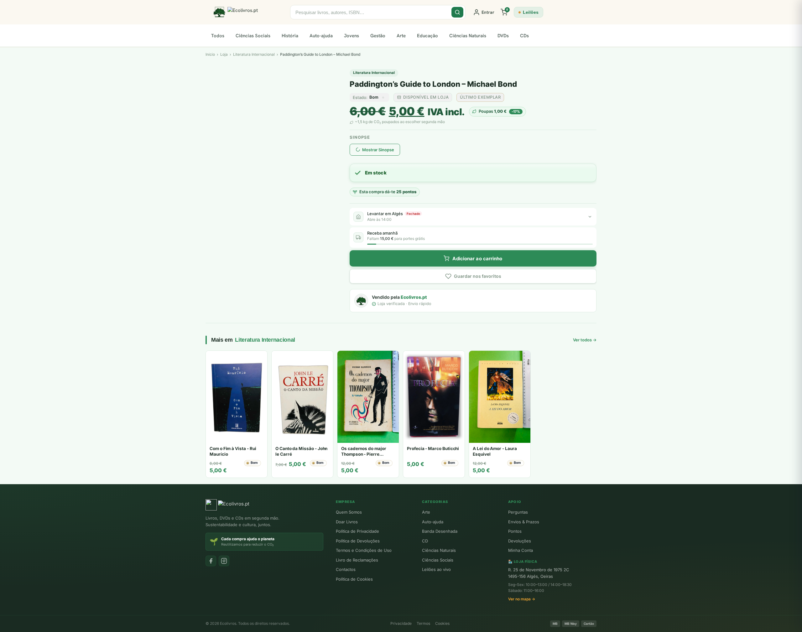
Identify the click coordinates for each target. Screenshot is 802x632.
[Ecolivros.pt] (248, 12)
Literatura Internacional (374, 72)
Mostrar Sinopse (378, 149)
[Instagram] (224, 561)
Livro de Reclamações (357, 559)
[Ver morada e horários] (590, 217)
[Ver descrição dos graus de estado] (383, 97)
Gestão (377, 36)
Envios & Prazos (523, 521)
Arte (401, 36)
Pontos (515, 531)
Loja (224, 54)
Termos (423, 623)
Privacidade (401, 623)
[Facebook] (211, 561)
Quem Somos (349, 512)
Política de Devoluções (358, 540)
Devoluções (519, 540)
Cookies (442, 623)
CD (425, 540)
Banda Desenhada (439, 531)
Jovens (351, 36)
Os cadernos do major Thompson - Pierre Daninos (363, 454)
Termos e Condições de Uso (364, 550)
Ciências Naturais (467, 36)
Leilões (531, 12)
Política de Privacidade (357, 531)
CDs (524, 36)
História (290, 36)
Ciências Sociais (253, 36)
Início (210, 54)
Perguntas (518, 512)
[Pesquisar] (457, 12)
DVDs (503, 36)
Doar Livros (347, 521)
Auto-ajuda (321, 36)
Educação (427, 36)
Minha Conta (520, 550)
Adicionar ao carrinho (477, 259)
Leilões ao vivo (436, 569)
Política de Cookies (354, 579)
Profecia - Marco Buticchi (433, 448)
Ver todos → (584, 339)
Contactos (346, 569)
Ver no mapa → (521, 599)
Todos (217, 36)
